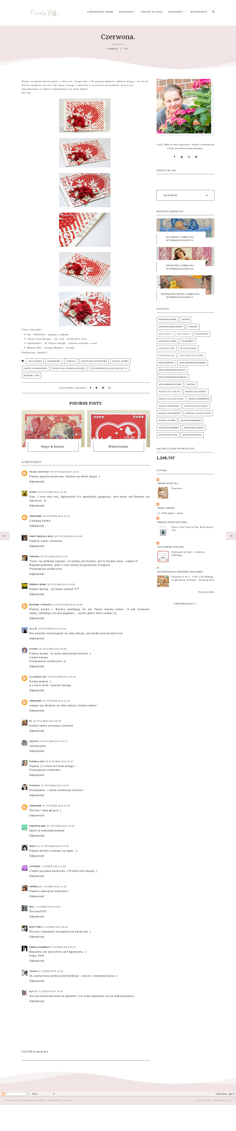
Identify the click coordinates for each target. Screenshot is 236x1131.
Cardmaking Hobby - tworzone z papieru (47, 1100)
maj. (32, 907)
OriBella (35, 886)
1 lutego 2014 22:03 (48, 907)
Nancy (33, 492)
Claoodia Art (38, 677)
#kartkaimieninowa (190, 420)
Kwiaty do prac (152, 12)
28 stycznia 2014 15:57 (54, 556)
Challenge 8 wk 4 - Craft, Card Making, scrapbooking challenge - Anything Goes (192, 578)
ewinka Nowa (37, 584)
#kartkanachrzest (194, 428)
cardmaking (54, 361)
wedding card (31, 376)
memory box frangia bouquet (69, 368)
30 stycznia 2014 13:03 (55, 785)
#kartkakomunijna (169, 428)
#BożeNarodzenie (167, 319)
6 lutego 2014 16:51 (64, 947)
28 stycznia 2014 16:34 (69, 605)
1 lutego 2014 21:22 (54, 886)
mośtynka (35, 927)
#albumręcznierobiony (171, 327)
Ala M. (33, 629)
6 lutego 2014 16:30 (55, 927)
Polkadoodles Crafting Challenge (180, 572)
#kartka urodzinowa (170, 413)
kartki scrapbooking (36, 368)
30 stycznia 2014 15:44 (56, 806)
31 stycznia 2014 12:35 (55, 846)
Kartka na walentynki (94, 361)
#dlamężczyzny (167, 348)
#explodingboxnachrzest (172, 370)
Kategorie (126, 12)
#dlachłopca (184, 334)
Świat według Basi (41, 536)
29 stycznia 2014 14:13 (53, 741)
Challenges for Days (170, 547)
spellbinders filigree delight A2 (109, 368)
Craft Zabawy (166, 508)
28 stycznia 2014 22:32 (56, 701)
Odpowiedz (37, 481)
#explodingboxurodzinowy (173, 377)
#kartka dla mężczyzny (171, 399)
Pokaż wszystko (206, 592)
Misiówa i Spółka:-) (41, 605)
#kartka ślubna (167, 420)
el (30, 721)
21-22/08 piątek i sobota (170, 513)
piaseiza (34, 785)
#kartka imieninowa (199, 399)
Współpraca (198, 12)
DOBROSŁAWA (37, 826)
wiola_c (34, 846)
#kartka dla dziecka (169, 392)
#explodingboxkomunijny (192, 363)
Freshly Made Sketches (172, 522)
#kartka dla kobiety (196, 392)
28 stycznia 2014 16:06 (61, 584)
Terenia (34, 556)
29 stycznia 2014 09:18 (47, 721)
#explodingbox (166, 363)
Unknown (35, 516)
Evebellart (37, 761)
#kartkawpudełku (192, 435)
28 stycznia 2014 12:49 (52, 492)
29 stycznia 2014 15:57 (59, 761)
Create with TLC (167, 483)
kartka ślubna (120, 361)
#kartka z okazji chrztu (198, 413)
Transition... (177, 488)
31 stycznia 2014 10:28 (60, 826)
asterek (34, 866)
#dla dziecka (165, 334)
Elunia (33, 649)
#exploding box (167, 356)
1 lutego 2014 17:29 (53, 866)
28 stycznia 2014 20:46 (62, 677)
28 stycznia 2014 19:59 (53, 649)
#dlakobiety (187, 341)
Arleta (34, 741)
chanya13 (71, 361)
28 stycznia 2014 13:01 (56, 516)
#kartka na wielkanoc (196, 406)
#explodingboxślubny (170, 384)
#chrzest (193, 327)
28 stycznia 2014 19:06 (52, 629)
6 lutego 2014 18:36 (51, 971)
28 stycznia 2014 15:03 (68, 536)
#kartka (191, 384)
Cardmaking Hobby (100, 12)
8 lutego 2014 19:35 (50, 991)
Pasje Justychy (39, 472)
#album (185, 319)
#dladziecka (202, 334)
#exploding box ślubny (192, 356)
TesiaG (33, 971)
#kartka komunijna (169, 406)
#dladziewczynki (167, 341)
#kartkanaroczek (168, 435)
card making (35, 361)
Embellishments (40, 947)
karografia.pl (222, 1100)
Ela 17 (33, 991)
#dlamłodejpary (188, 348)
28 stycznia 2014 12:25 (65, 472)
